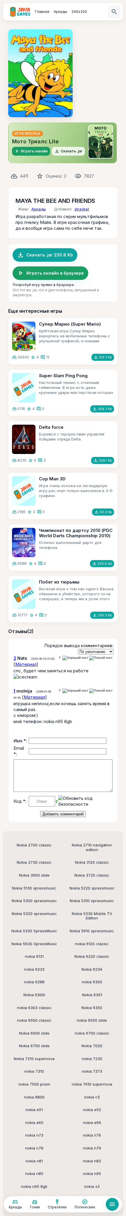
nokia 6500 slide (92, 1020)
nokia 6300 (92, 981)
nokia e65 (34, 1122)
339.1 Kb (102, 460)
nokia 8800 (34, 1097)
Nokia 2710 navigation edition (92, 847)
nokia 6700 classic (92, 1033)
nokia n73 (34, 1135)
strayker (81, 209)
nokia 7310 (34, 1071)
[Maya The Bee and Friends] (40, 73)
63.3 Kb (103, 512)
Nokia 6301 (92, 994)
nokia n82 (92, 1161)
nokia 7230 (92, 1058)
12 (48, 357)
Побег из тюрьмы (59, 582)
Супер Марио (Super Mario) (70, 324)
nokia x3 (92, 1186)
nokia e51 (34, 1109)
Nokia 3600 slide (34, 875)
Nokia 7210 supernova (34, 1058)
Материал (26, 664)
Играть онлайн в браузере (50, 273)
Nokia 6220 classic (91, 956)
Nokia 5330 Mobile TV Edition (92, 916)
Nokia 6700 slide (34, 1045)
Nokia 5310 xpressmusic (92, 900)
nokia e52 (92, 1109)
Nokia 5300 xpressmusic (34, 900)
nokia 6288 (34, 981)
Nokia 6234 (91, 969)
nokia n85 (34, 1173)
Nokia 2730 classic (34, 862)
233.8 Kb (102, 564)
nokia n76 (92, 1135)
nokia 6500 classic (34, 1020)
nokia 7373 (92, 1071)
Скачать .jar (68, 151)
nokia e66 (92, 1122)
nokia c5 (92, 1097)
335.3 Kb (102, 615)
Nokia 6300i (34, 994)
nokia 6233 (34, 969)
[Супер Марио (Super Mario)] (23, 336)
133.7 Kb (102, 357)
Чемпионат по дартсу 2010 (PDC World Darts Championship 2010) (76, 533)
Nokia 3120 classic (92, 862)
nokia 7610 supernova (92, 1084)
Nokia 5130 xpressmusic (34, 888)
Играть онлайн (31, 151)
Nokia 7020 (91, 1045)
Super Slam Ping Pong (63, 375)
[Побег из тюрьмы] (23, 594)
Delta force (51, 427)
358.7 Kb (102, 409)
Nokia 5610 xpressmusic (92, 930)
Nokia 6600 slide (34, 1033)
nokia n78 (34, 1148)
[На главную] (20, 12)
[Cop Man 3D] (23, 491)
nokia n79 (92, 1148)
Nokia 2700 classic (34, 845)
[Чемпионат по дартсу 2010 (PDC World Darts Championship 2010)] (23, 542)
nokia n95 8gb (34, 1186)
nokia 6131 (34, 956)
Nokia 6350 (91, 1007)
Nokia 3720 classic (91, 875)
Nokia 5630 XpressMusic (34, 943)
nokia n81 (34, 1161)
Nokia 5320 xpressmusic (34, 913)
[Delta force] (23, 439)
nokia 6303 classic (34, 1007)
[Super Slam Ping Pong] (23, 387)
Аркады (38, 209)
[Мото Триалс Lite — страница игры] (62, 143)
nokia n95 (92, 1173)
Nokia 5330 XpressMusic (34, 930)
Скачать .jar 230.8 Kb (45, 255)
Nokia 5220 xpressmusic (92, 888)
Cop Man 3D (52, 479)
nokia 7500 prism (34, 1084)
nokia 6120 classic (92, 943)
